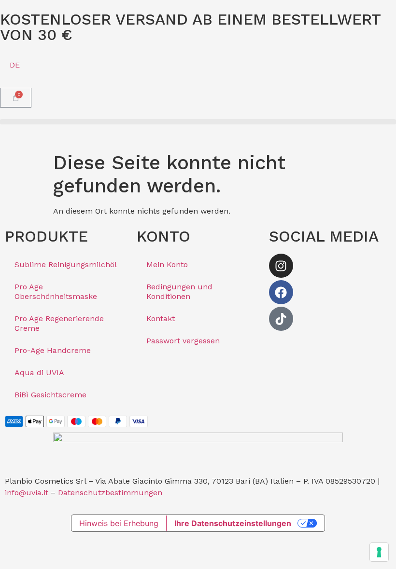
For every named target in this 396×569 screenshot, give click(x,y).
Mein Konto (167, 264)
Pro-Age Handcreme (52, 350)
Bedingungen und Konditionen (179, 291)
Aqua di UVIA (39, 372)
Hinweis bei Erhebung (118, 523)
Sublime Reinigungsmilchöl (65, 264)
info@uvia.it (26, 492)
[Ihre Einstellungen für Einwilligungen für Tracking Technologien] (379, 552)
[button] (198, 121)
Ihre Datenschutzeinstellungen (232, 523)
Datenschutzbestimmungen (110, 492)
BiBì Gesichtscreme (50, 394)
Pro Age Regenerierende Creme (59, 323)
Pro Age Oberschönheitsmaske (55, 291)
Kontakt (160, 318)
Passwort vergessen (183, 340)
